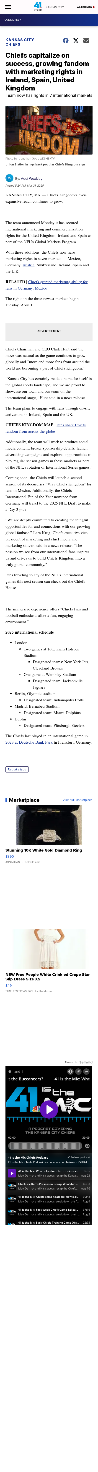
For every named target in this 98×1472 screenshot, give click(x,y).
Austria (28, 264)
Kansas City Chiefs (19, 42)
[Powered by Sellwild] (86, 1062)
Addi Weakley (31, 178)
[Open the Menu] (7, 6)
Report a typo (17, 769)
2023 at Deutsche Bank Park (29, 742)
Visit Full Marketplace (78, 800)
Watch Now (85, 7)
